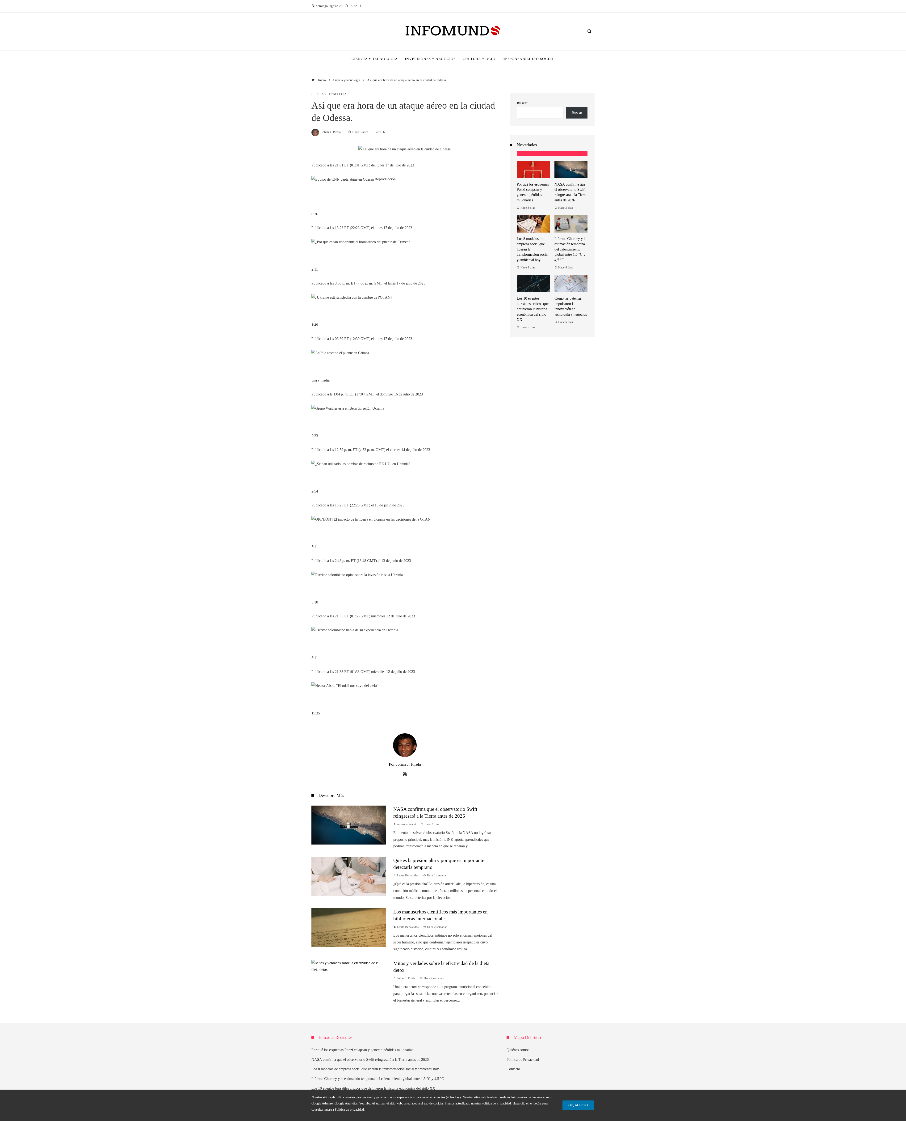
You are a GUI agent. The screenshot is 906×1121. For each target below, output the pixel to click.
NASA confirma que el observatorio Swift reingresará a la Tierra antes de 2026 (370, 1059)
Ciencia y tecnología (328, 94)
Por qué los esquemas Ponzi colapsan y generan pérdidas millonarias (362, 1050)
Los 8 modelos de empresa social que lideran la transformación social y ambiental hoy (375, 1069)
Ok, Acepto (578, 1105)
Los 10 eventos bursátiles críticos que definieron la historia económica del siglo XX (533, 309)
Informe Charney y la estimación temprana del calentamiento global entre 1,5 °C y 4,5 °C (570, 249)
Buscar (522, 103)
